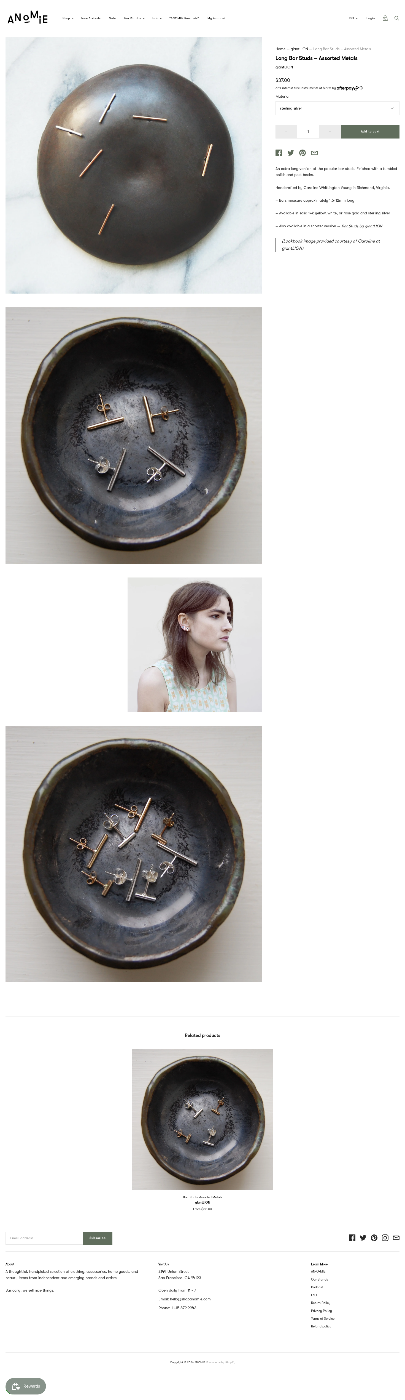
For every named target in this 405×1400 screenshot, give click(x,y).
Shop (66, 18)
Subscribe (98, 1238)
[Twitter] (363, 1238)
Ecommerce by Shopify (220, 1362)
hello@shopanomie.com (190, 1299)
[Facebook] (352, 1238)
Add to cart (370, 131)
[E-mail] (396, 1238)
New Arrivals (91, 18)
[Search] (396, 19)
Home (280, 49)
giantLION (299, 49)
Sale (112, 18)
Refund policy (321, 1326)
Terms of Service (322, 1319)
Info (155, 18)
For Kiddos (132, 18)
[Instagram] (385, 1238)
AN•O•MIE (318, 1271)
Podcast (317, 1287)
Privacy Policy (321, 1311)
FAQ (314, 1295)
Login (370, 18)
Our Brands (319, 1279)
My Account (216, 18)
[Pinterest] (374, 1238)
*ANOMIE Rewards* (184, 18)
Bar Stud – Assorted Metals (202, 1197)
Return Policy (321, 1303)
